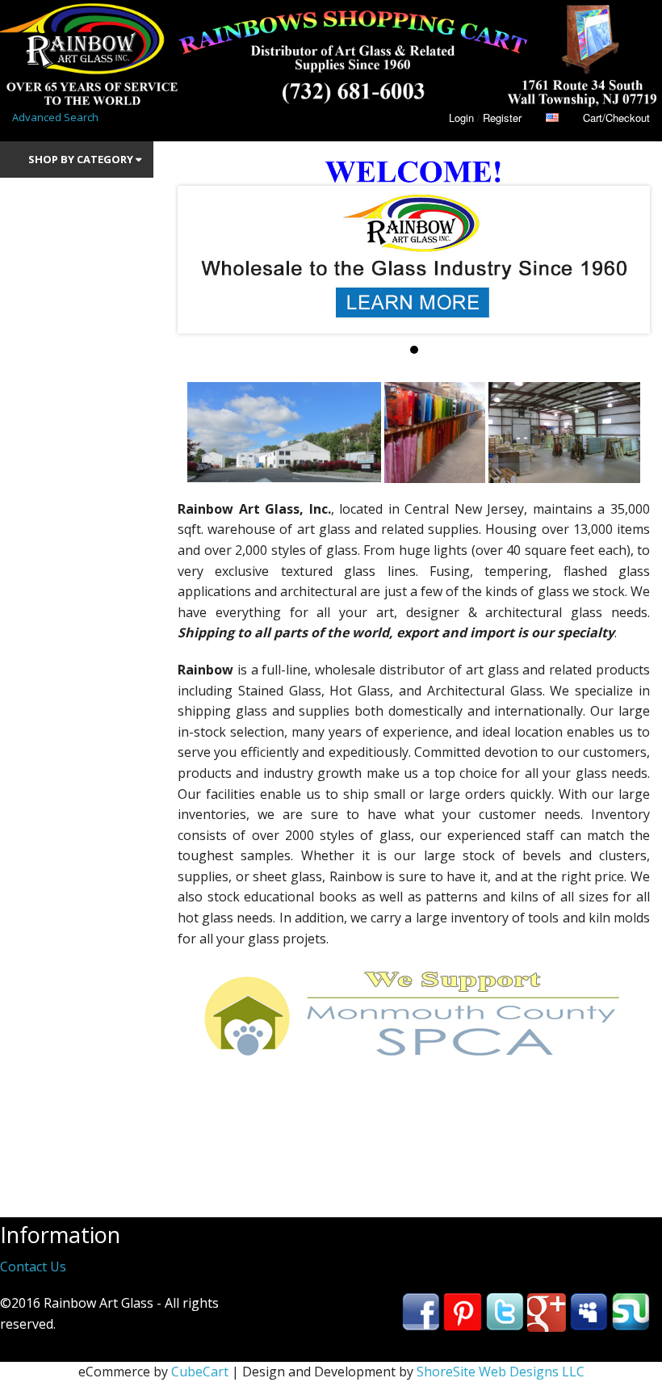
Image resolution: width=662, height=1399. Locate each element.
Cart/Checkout (616, 117)
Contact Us (33, 1266)
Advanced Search (55, 117)
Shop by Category (82, 159)
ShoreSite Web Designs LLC (500, 1371)
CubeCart (199, 1371)
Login (461, 117)
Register (502, 117)
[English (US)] (552, 117)
